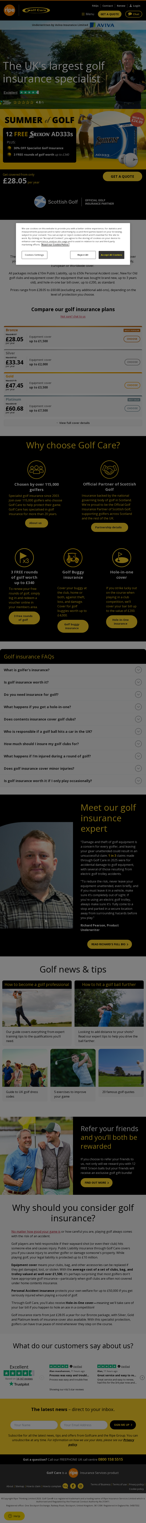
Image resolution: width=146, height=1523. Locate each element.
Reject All (83, 254)
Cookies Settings (34, 254)
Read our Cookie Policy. (55, 244)
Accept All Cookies (111, 254)
